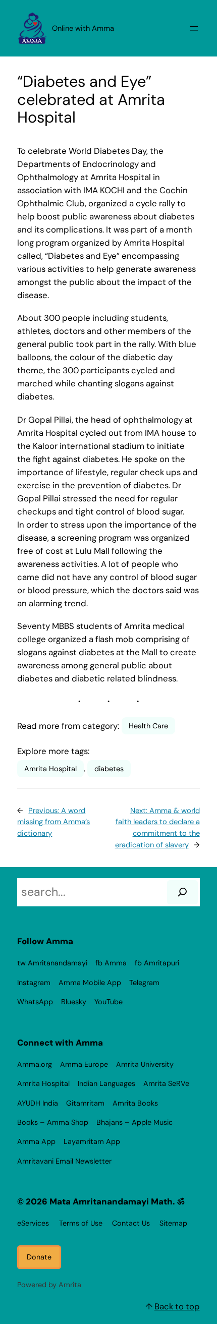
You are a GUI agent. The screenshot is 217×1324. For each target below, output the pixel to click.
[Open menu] (194, 28)
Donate (39, 1256)
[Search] (182, 892)
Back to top (177, 1306)
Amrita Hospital (50, 768)
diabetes (109, 768)
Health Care (148, 725)
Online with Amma (83, 28)
